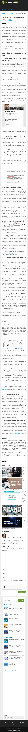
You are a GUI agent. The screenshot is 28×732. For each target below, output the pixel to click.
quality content (17, 433)
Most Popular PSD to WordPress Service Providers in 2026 (16, 663)
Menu (26, 1)
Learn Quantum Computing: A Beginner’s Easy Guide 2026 (15, 613)
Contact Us (7, 722)
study (7, 327)
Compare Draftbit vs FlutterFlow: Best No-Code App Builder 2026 (16, 607)
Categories (6, 715)
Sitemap (14, 724)
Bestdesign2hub (16, 730)
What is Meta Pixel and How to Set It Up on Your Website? (16, 625)
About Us (22, 722)
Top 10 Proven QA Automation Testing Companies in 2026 (15, 658)
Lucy (4, 20)
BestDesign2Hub (10, 728)
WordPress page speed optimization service (11, 253)
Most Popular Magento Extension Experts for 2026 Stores (16, 652)
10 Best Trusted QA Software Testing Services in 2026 (15, 631)
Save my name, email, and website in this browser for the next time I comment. (14, 581)
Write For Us (15, 722)
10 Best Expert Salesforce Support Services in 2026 (16, 619)
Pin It (20, 23)
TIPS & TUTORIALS (10, 13)
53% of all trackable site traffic (16, 26)
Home (4, 13)
